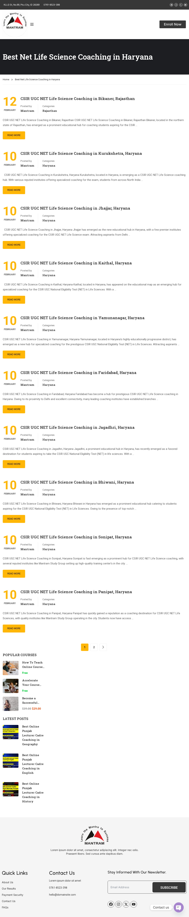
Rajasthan (49, 111)
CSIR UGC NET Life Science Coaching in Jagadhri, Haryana (77, 427)
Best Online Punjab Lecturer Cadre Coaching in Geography (33, 735)
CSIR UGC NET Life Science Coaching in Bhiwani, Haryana (77, 482)
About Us (7, 882)
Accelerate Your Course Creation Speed (33, 684)
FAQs (5, 907)
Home (6, 79)
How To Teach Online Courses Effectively (33, 667)
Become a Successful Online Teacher (33, 702)
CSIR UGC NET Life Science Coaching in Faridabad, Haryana (78, 372)
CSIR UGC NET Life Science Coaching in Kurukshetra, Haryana (81, 153)
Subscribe (169, 888)
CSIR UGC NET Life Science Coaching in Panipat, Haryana (76, 591)
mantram (27, 111)
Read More (13, 135)
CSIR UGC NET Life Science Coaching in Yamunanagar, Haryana (82, 317)
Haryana (48, 165)
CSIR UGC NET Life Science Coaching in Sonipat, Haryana (76, 536)
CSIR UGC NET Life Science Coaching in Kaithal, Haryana (76, 263)
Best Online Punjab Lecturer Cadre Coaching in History (33, 792)
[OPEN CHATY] (179, 907)
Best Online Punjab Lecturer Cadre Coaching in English (33, 764)
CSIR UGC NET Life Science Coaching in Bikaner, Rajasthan (77, 98)
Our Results (9, 888)
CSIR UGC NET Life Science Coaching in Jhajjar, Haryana (75, 208)
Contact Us (8, 901)
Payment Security (12, 894)
